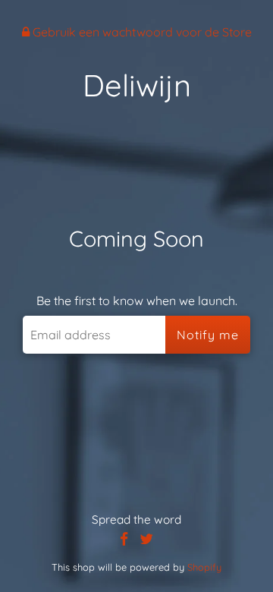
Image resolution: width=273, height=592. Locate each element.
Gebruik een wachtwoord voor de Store (141, 31)
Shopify (204, 567)
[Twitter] (146, 539)
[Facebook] (124, 539)
